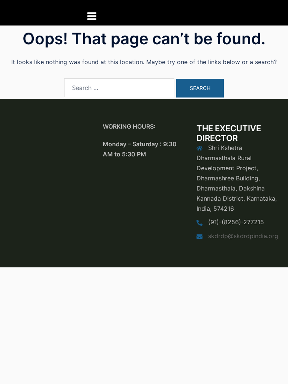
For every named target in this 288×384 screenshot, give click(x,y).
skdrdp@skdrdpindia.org (243, 236)
